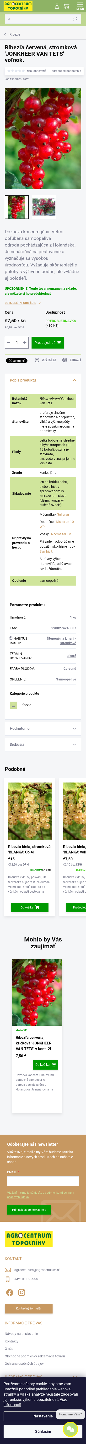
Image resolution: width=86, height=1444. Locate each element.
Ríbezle (26, 705)
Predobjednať (45, 343)
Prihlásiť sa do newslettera (29, 1209)
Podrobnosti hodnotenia (65, 71)
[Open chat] (70, 1432)
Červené (70, 669)
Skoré (71, 656)
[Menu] (80, 6)
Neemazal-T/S (61, 534)
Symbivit (46, 551)
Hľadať (75, 19)
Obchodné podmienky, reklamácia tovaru (35, 1356)
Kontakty (11, 1341)
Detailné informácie (20, 303)
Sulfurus (63, 514)
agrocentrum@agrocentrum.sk (37, 1270)
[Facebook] (9, 1292)
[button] (37, 1073)
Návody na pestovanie (21, 1334)
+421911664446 (26, 1279)
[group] (43, 1038)
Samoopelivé (66, 679)
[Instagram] (21, 1292)
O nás (9, 1349)
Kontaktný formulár (28, 1308)
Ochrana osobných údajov (24, 1363)
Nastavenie (43, 1416)
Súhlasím (43, 1431)
